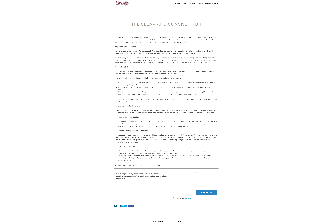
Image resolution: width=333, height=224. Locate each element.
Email (174, 182)
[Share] (115, 206)
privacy (188, 198)
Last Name (199, 172)
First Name (176, 172)
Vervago (130, 3)
